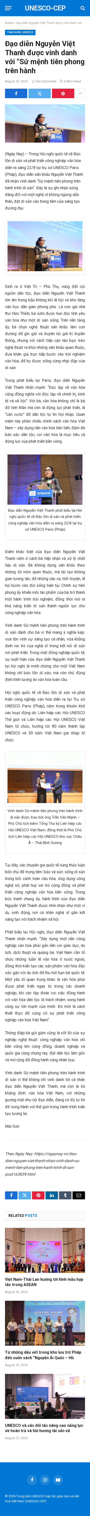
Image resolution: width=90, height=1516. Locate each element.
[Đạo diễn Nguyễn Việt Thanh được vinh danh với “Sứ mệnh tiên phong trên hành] (45, 123)
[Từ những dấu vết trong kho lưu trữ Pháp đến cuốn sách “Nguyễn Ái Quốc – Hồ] (45, 1323)
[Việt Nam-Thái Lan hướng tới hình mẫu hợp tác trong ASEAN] (45, 1250)
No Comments (46, 81)
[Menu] (8, 8)
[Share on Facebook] (16, 93)
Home (9, 23)
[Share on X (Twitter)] (39, 93)
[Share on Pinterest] (63, 93)
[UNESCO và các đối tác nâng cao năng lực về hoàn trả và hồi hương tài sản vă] (45, 1396)
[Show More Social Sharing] (80, 93)
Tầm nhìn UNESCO (20, 32)
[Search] (82, 8)
